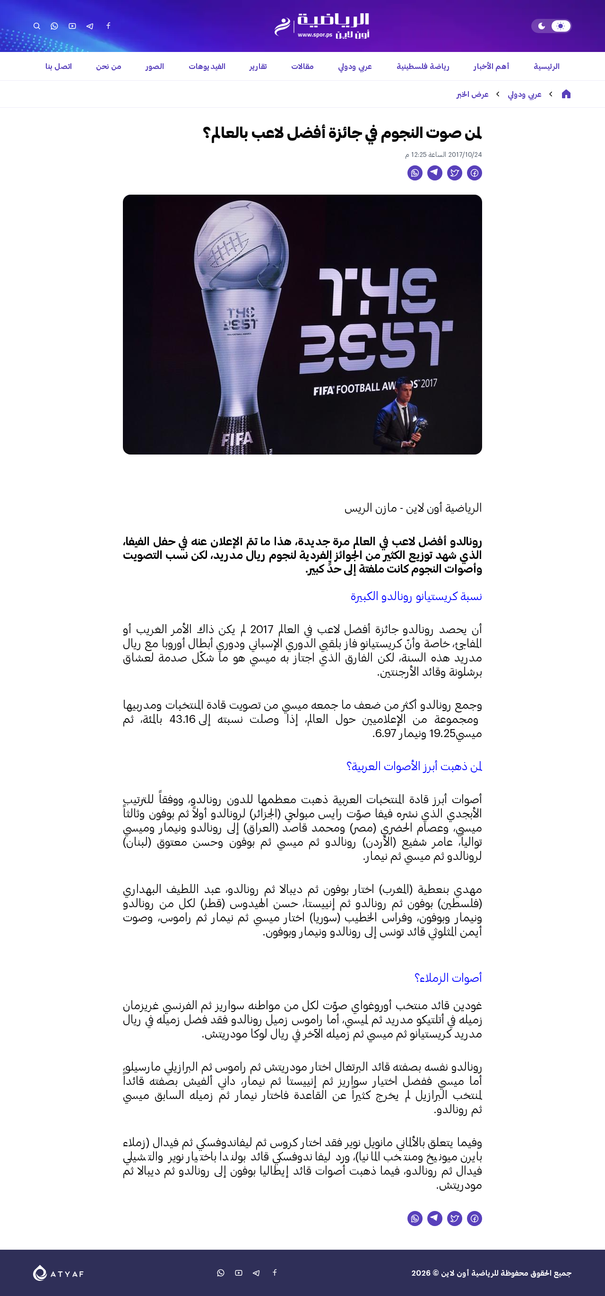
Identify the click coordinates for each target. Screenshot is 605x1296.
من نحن (108, 65)
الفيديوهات (207, 65)
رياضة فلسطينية (423, 65)
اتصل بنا (58, 65)
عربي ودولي (355, 65)
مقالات (302, 65)
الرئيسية (547, 65)
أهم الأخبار (492, 65)
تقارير (258, 65)
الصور (155, 65)
